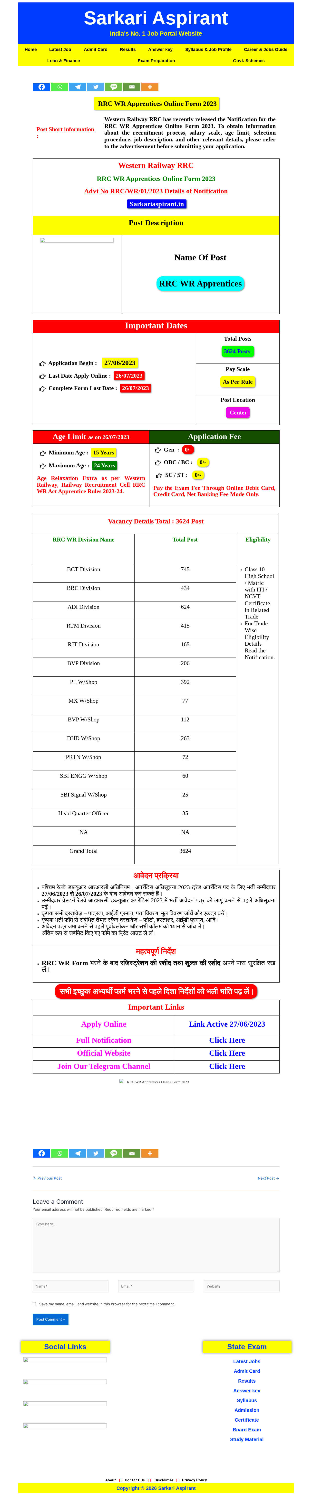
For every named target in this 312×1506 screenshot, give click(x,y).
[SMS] (113, 84)
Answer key (160, 49)
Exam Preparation (156, 60)
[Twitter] (95, 84)
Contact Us (135, 1480)
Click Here (227, 1040)
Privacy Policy (194, 1480)
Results (128, 49)
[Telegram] (77, 84)
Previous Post (47, 1178)
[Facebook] (41, 84)
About (111, 1480)
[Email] (131, 84)
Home (31, 49)
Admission (246, 1410)
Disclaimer (164, 1480)
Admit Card (95, 49)
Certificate (247, 1420)
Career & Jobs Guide (265, 49)
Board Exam (247, 1429)
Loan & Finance (63, 60)
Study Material (247, 1439)
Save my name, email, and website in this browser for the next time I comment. (107, 1304)
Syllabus (247, 1400)
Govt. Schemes (249, 60)
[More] (149, 84)
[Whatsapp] (59, 84)
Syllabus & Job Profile (208, 49)
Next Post (268, 1178)
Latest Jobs (246, 1361)
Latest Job (60, 49)
